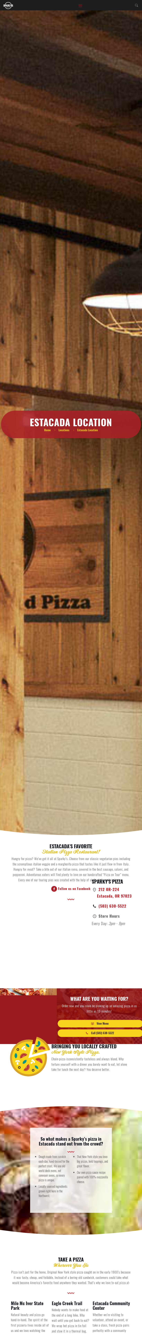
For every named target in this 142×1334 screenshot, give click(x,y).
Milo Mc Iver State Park (27, 1305)
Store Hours (108, 916)
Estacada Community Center (111, 1305)
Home (47, 430)
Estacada (47, 1143)
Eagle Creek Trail (67, 1303)
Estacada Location (87, 430)
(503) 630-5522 (111, 906)
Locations (64, 430)
